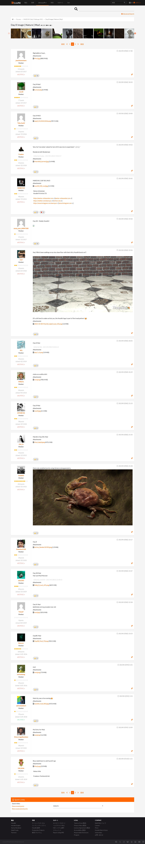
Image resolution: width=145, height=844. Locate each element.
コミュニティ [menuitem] (42, 2)
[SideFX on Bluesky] (128, 842)
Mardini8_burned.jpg (41, 161)
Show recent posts (18, 806)
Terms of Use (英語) (80, 823)
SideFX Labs (15, 830)
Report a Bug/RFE (58, 832)
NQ (21, 350)
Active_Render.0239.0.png (43, 547)
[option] (16, 33)
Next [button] (135, 33)
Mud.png (37, 766)
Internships (98, 832)
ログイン (138, 2)
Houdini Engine (15, 825)
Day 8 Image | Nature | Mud (54, 19)
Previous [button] (8, 33)
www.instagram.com (65, 203)
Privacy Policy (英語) (80, 825)
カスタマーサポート (59, 823)
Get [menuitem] (68, 2)
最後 (82, 44)
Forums (18, 19)
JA (132, 2)
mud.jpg (37, 612)
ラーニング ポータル (38, 823)
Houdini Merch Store (101, 830)
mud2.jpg (37, 411)
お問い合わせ (99, 835)
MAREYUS (21, 188)
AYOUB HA (21, 413)
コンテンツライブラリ (39, 825)
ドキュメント (57, 830)
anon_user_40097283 (21, 228)
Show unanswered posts (20, 809)
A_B (21, 260)
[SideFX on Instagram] (124, 842)
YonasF (21, 612)
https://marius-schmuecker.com (43, 198)
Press (96, 828)
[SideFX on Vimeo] (135, 842)
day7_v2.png (38, 352)
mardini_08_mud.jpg (41, 186)
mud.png (37, 380)
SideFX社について (100, 823)
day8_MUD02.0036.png (42, 121)
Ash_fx (21, 444)
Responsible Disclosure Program (81, 834)
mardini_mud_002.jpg (41, 704)
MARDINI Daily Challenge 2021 (33, 19)
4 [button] (74, 40)
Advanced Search (128, 14)
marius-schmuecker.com (62, 198)
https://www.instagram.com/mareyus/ (45, 203)
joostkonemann (21, 60)
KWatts (21, 381)
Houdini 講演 (36, 828)
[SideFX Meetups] (132, 842)
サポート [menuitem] (60, 2)
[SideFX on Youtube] (139, 842)
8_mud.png (38, 90)
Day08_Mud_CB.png (41, 641)
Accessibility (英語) (80, 830)
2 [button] (71, 40)
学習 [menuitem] (52, 2)
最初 (63, 44)
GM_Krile (21, 768)
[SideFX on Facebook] (116, 842)
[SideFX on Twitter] (120, 842)
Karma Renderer (16, 828)
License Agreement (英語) (82, 828)
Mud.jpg (37, 58)
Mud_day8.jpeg (39, 442)
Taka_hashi (21, 123)
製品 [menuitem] (25, 2)
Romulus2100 (21, 549)
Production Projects (38, 830)
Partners (14, 832)
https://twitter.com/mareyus (42, 201)
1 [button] (70, 40)
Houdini (13, 823)
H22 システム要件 (58, 828)
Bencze (21, 643)
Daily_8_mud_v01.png (41, 585)
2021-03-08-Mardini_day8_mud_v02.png (48, 324)
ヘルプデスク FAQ (58, 825)
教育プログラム (37, 832)
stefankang (21, 674)
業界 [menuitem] (32, 2)
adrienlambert (21, 706)
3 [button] (73, 40)
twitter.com (57, 201)
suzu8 (21, 92)
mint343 (21, 580)
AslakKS (21, 475)
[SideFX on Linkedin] (143, 842)
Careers (97, 825)
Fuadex (21, 154)
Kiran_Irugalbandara (21, 737)
